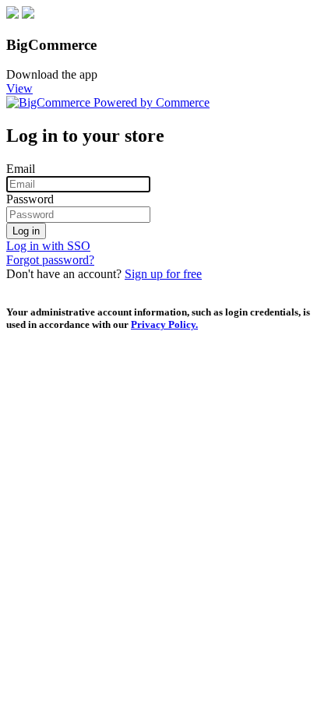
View (19, 88)
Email (20, 168)
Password (30, 199)
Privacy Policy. (164, 324)
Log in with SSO (48, 245)
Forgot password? (50, 259)
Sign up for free (163, 273)
